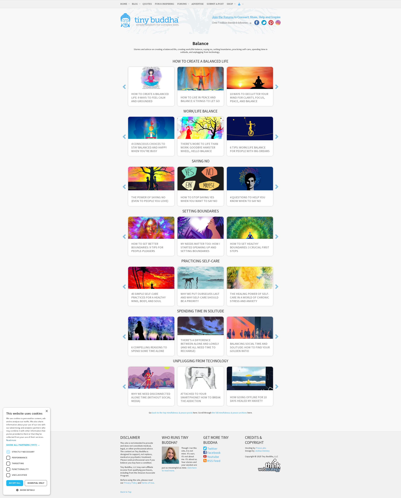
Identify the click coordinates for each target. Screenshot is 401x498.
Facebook (214, 453)
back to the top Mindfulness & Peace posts (172, 412)
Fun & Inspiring (164, 4)
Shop (230, 4)
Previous (124, 86)
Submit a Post (215, 4)
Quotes (147, 4)
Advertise (197, 4)
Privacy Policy (130, 482)
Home (123, 4)
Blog (135, 4)
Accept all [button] (15, 483)
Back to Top (125, 491)
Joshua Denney (262, 450)
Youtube (213, 457)
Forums (182, 4)
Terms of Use (148, 482)
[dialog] (26, 451)
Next (276, 86)
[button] (26, 444)
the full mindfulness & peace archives (229, 412)
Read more (11, 440)
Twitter (212, 449)
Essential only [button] (36, 483)
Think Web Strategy (263, 465)
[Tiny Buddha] (149, 26)
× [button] (46, 411)
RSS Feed (213, 461)
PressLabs (261, 448)
